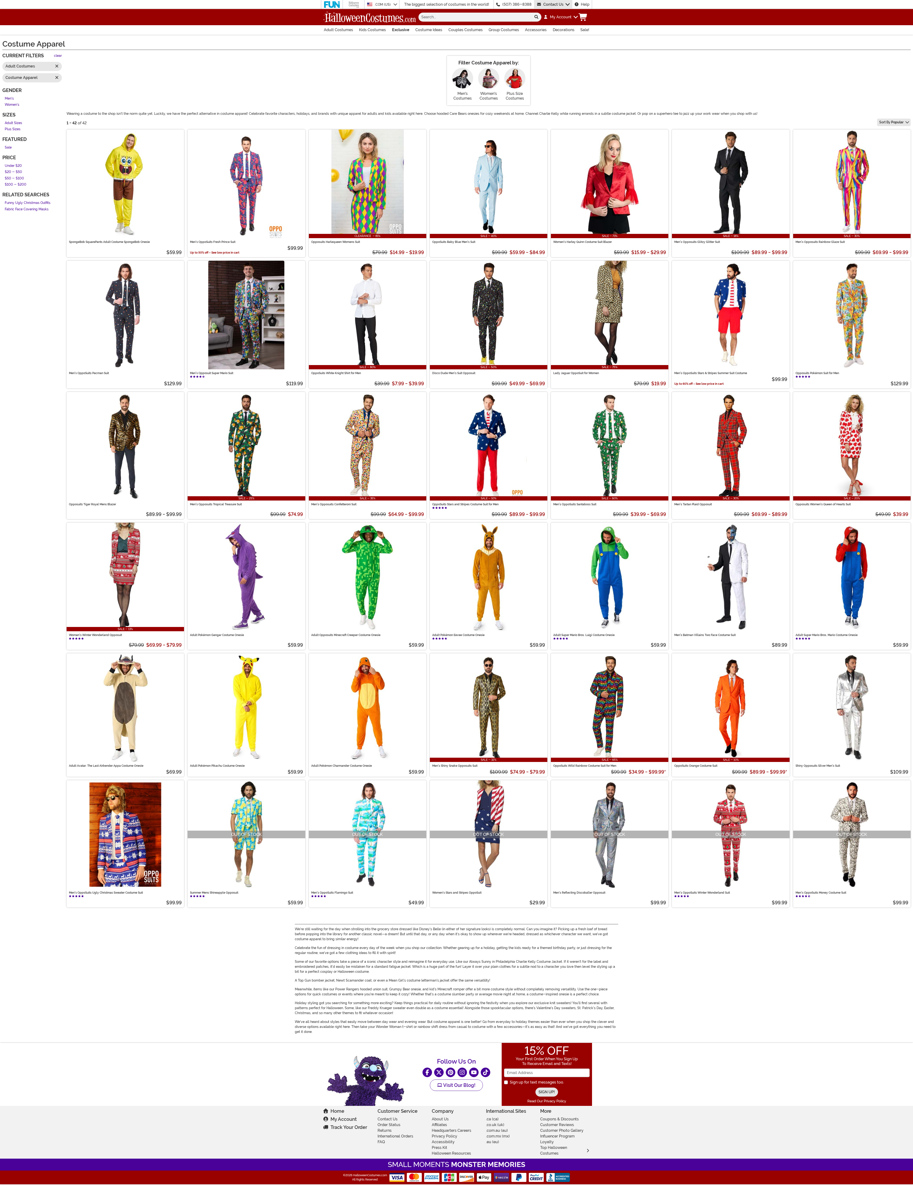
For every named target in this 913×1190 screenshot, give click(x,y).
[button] (560, 17)
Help (585, 4)
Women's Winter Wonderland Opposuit (95, 635)
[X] (439, 1072)
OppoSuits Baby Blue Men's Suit (453, 242)
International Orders (395, 1136)
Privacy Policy (444, 1136)
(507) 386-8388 (517, 4)
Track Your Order (348, 1127)
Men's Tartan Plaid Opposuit (693, 504)
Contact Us (553, 4)
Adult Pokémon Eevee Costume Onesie (458, 635)
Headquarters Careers (451, 1130)
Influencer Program (557, 1136)
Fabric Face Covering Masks (27, 209)
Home (337, 1111)
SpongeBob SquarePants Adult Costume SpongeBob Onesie (109, 242)
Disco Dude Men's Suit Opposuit (453, 373)
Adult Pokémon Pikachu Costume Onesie (217, 765)
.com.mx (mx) (498, 1136)
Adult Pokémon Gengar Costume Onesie (217, 635)
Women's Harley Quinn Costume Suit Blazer (582, 242)
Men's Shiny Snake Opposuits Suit (454, 765)
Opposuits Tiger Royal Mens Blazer (92, 504)
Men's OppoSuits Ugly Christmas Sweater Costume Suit (106, 892)
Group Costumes (504, 30)
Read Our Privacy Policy (546, 1101)
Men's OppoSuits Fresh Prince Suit (212, 242)
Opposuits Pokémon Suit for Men (817, 373)
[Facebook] (427, 1072)
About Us (440, 1119)
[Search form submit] (536, 17)
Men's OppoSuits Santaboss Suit (574, 504)
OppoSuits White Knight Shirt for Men (336, 373)
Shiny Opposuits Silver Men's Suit (818, 765)
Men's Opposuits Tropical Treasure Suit (216, 504)
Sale (8, 147)
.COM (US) (383, 4)
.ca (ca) (492, 1119)
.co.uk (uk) (495, 1125)
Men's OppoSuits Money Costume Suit (821, 892)
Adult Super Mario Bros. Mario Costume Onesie (827, 635)
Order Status (389, 1125)
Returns (385, 1130)
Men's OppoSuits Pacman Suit (89, 373)
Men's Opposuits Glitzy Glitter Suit (697, 242)
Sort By (891, 122)
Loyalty (547, 1142)
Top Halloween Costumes (553, 1150)
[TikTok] (485, 1072)
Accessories (536, 30)
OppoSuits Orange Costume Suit (695, 765)
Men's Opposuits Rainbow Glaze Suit (820, 242)
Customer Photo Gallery (561, 1130)
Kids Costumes (372, 30)
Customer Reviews (557, 1125)
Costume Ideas (428, 30)
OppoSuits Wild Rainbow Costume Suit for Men (584, 765)
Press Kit (439, 1147)
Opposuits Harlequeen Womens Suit (335, 242)
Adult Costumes (338, 30)
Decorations (563, 30)
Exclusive (400, 30)
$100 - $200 (15, 185)
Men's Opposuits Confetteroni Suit (333, 504)
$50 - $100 (14, 178)
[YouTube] (474, 1072)
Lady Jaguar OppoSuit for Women (576, 373)
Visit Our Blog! (459, 1085)
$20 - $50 (13, 172)
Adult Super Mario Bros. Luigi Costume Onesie (584, 635)
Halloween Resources (451, 1153)
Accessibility (443, 1142)
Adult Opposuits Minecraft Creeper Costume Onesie (345, 635)
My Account (343, 1119)
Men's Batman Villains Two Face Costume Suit (705, 635)
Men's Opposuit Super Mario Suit (211, 373)
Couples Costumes (465, 30)
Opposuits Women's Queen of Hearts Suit (823, 504)
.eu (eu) (492, 1142)
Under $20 (13, 166)
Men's (9, 98)
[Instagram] (462, 1072)
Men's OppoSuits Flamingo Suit (332, 892)
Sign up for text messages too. (537, 1082)
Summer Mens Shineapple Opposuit (214, 892)
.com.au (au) (497, 1130)
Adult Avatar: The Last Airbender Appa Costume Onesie (106, 765)
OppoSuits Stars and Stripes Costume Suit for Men (465, 504)
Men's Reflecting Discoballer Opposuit (579, 892)
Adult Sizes (13, 123)
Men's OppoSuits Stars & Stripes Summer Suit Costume (710, 373)
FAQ (381, 1142)
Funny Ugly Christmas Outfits (27, 203)
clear (58, 56)
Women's (12, 105)
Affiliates (439, 1125)
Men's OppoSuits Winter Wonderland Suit (702, 892)
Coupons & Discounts (559, 1119)
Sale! (584, 30)
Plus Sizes (12, 129)
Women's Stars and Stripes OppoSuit (456, 892)
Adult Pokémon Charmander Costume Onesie (341, 765)
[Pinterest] (450, 1072)
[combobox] (474, 17)
